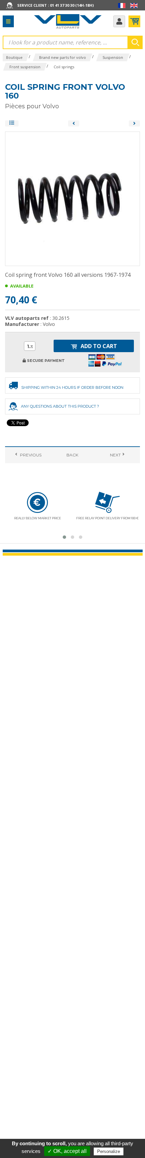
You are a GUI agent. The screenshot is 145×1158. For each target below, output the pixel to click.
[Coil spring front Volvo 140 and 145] (73, 123)
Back (72, 454)
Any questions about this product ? (60, 406)
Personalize (108, 1151)
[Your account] (119, 21)
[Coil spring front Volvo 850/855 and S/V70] (134, 123)
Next (115, 454)
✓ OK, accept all (67, 1151)
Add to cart (98, 346)
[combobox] (29, 346)
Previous (30, 454)
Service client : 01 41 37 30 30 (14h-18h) (55, 5)
